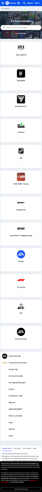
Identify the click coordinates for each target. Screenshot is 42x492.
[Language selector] (19, 3)
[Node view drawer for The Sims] (21, 139)
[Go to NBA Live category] (4, 402)
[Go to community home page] (11, 3)
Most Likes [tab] (17, 448)
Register (30, 3)
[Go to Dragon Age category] (4, 369)
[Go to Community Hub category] (4, 356)
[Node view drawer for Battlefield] (21, 87)
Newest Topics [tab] (7, 448)
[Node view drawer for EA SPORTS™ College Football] (21, 242)
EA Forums (7, 8)
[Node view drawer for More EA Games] (21, 345)
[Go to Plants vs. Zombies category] (4, 416)
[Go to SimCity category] (4, 429)
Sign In (37, 3)
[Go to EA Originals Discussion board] (4, 382)
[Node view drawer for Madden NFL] (21, 216)
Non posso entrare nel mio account (15, 454)
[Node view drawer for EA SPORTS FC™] (21, 113)
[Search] (24, 3)
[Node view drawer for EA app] (21, 268)
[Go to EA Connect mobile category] (4, 376)
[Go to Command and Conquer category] (4, 362)
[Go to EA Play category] (4, 389)
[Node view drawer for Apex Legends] (21, 61)
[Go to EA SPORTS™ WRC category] (4, 396)
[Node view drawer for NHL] (21, 164)
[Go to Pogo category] (4, 422)
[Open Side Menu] (3, 3)
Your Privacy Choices (21, 489)
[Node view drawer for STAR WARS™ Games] (21, 190)
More (34, 448)
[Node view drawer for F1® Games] (21, 294)
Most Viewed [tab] (27, 448)
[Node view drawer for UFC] (21, 319)
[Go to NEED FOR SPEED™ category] (4, 409)
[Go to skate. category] (4, 435)
